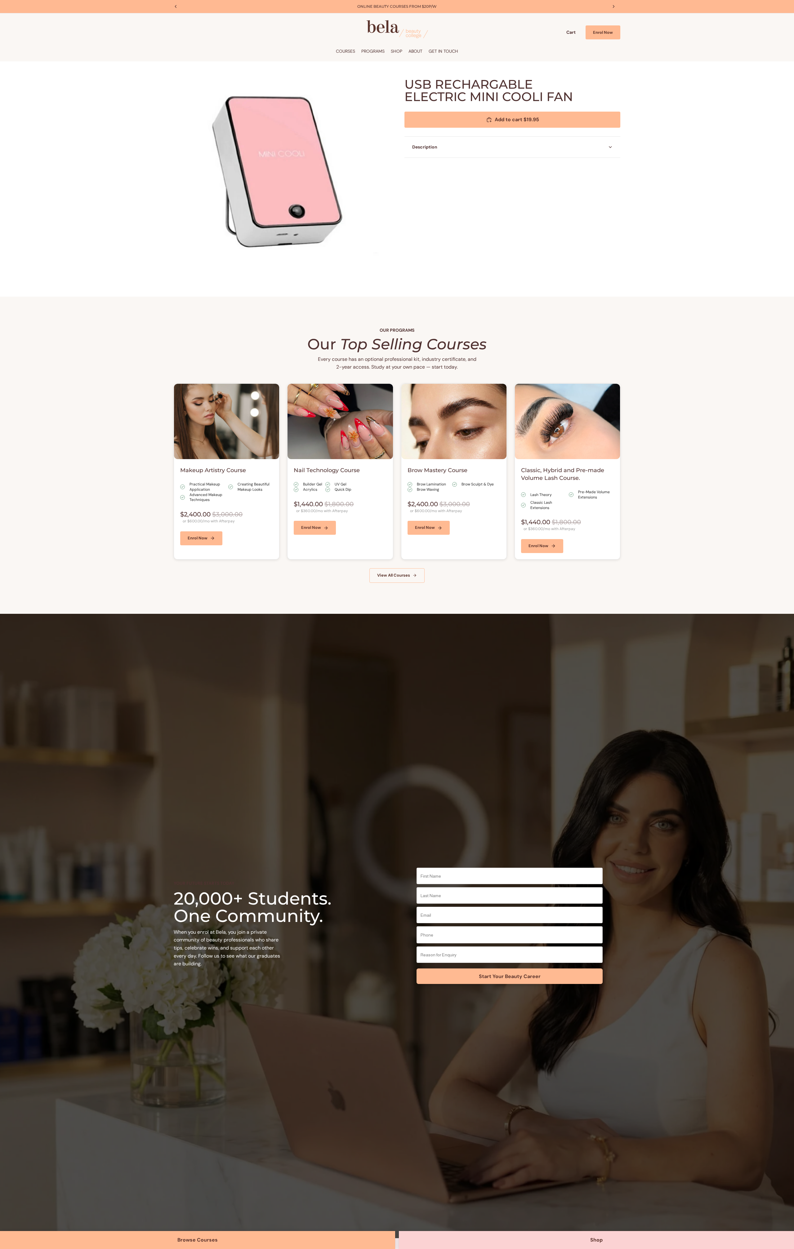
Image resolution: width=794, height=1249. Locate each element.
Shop (596, 1240)
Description (424, 147)
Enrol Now (603, 32)
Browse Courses (197, 1240)
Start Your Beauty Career (510, 976)
